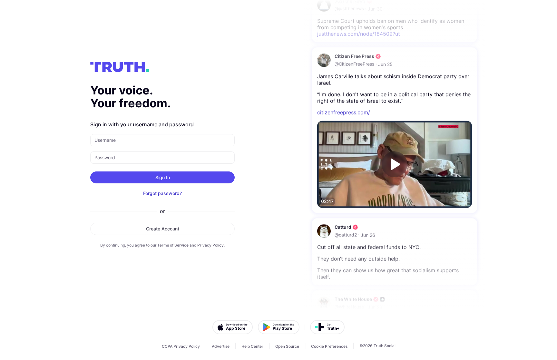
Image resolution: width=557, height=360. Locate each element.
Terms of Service (173, 245)
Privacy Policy (210, 245)
